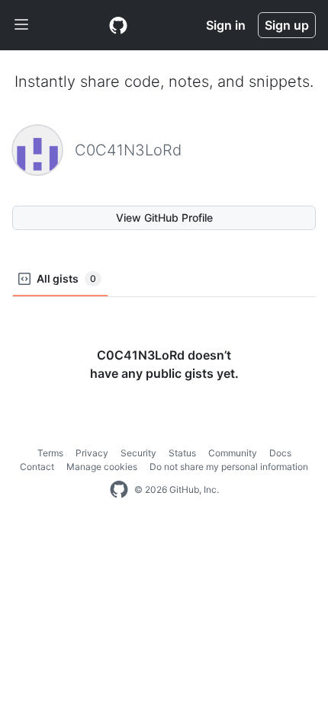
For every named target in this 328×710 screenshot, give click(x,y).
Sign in (226, 25)
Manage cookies (101, 466)
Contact (37, 466)
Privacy (92, 453)
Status (182, 453)
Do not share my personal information (229, 466)
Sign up (287, 25)
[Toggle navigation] (21, 25)
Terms (50, 453)
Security (138, 453)
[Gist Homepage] (118, 25)
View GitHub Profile (164, 217)
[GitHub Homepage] (119, 490)
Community (232, 453)
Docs (280, 453)
